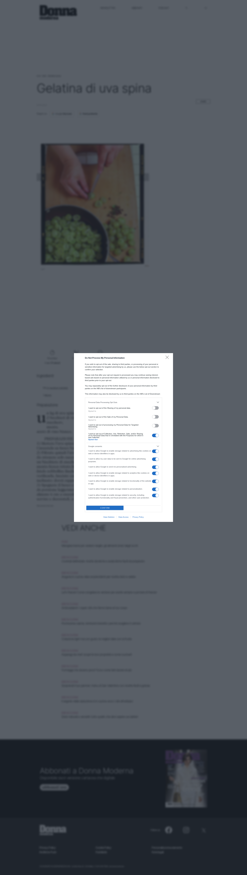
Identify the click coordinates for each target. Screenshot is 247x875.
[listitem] (123, 402)
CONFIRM (105, 508)
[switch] (155, 408)
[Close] (168, 358)
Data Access (123, 517)
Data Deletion (108, 517)
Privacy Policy (138, 517)
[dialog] (123, 437)
